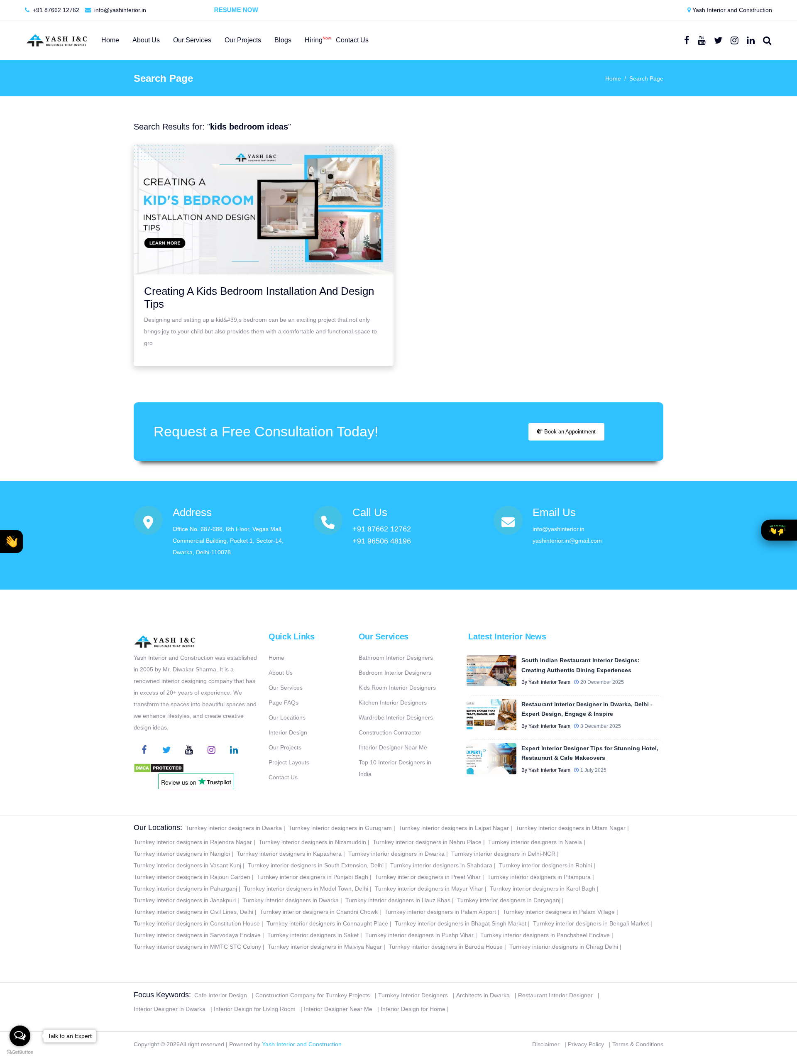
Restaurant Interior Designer (555, 995)
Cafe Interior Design (220, 995)
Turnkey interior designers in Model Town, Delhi (306, 888)
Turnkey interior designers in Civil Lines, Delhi (193, 911)
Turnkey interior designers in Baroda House (446, 946)
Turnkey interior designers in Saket (313, 935)
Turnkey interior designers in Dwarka (234, 828)
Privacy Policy (586, 1044)
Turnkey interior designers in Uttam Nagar (571, 828)
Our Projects (285, 747)
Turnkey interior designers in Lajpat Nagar (453, 828)
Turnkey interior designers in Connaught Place (327, 923)
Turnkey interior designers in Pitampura (539, 877)
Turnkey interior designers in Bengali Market (591, 923)
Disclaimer (546, 1044)
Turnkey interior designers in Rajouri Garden (192, 877)
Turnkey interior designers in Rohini (545, 865)
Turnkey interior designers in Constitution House (197, 923)
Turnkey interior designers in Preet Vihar (428, 877)
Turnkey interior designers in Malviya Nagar (325, 946)
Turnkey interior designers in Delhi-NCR (503, 853)
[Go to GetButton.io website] (20, 1051)
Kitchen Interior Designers (393, 702)
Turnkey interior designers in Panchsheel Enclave (545, 935)
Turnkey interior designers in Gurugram (340, 828)
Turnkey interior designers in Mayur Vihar (429, 888)
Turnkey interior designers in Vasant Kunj (187, 865)
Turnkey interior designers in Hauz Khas (397, 900)
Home (613, 78)
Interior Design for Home (413, 1009)
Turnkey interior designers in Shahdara (441, 865)
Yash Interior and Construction (731, 10)
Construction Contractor (390, 732)
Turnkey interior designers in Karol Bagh (542, 888)
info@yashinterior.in (119, 10)
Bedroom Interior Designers (395, 672)
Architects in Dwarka (483, 995)
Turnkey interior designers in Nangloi (182, 853)
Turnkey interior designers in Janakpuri (185, 900)
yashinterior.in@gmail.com (567, 540)
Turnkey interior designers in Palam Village (559, 911)
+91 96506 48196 (381, 541)
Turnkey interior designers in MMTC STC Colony (197, 946)
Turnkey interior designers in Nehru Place (427, 842)
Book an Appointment (569, 431)
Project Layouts (289, 762)
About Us (281, 672)
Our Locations (287, 717)
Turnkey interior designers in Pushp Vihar (419, 935)
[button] (11, 541)
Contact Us (283, 777)
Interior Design (288, 732)
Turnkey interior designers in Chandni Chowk (319, 911)
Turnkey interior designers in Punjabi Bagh (312, 877)
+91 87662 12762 (55, 10)
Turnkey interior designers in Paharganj (185, 888)
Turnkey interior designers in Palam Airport (440, 911)
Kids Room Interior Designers (397, 687)
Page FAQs (283, 702)
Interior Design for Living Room (255, 1009)
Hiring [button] (314, 40)
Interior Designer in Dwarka (169, 1009)
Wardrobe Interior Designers (396, 717)
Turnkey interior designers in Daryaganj (508, 900)
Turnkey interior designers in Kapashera (289, 853)
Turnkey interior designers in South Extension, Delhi (316, 865)
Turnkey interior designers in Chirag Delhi (563, 946)
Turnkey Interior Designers (413, 995)
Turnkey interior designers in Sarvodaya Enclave (197, 935)
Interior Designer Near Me (393, 747)
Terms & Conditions (637, 1044)
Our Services (286, 687)
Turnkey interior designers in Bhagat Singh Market (460, 923)
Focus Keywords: (162, 995)
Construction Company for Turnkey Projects (312, 995)
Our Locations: (158, 827)
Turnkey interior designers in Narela (535, 842)
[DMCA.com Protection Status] (159, 768)
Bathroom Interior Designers (396, 657)
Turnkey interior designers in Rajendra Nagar (193, 842)
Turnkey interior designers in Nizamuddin (312, 842)
